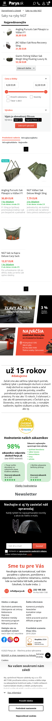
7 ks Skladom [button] (7, 201)
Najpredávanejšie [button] (15, 22)
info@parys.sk (17, 591)
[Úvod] (16, 3)
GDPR (28, 615)
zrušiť (29, 554)
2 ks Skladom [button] (33, 201)
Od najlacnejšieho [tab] (29, 138)
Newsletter (31, 609)
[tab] (26, 79)
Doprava (5, 615)
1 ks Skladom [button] (7, 264)
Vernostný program (10, 620)
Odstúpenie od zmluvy (11, 609)
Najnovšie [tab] (22, 142)
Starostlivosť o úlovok (11, 10)
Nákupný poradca (9, 623)
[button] (44, 3)
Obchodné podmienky (11, 606)
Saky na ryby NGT (33, 10)
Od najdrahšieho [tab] (9, 142)
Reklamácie (6, 612)
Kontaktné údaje (33, 612)
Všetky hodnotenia (26, 485)
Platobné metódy (9, 617)
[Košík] (48, 3)
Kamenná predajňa (35, 606)
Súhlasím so (14, 551)
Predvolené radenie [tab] (11, 137)
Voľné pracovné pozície (36, 617)
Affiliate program (34, 620)
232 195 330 (39, 589)
